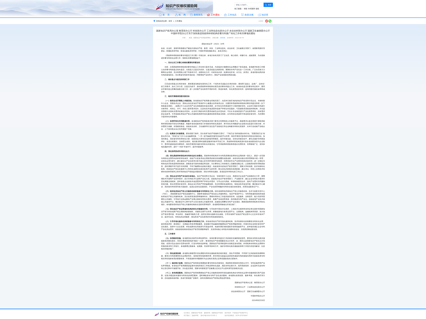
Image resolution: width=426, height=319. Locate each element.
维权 (245, 9)
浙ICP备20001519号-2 (209, 315)
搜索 (269, 5)
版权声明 (195, 315)
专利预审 (251, 9)
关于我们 (187, 315)
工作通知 (178, 21)
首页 (170, 21)
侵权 (257, 9)
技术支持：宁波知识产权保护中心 (236, 313)
